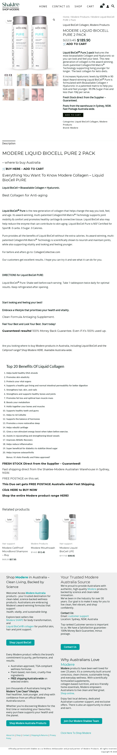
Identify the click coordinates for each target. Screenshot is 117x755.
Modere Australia (36, 593)
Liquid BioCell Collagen (76, 25)
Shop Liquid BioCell (20, 642)
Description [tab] (8, 143)
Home (43, 6)
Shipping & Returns (39, 735)
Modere (74, 127)
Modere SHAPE (14, 620)
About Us (10, 735)
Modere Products (80, 16)
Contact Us (61, 6)
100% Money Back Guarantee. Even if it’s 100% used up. (54, 330)
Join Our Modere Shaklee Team (81, 721)
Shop (18, 735)
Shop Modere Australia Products (27, 723)
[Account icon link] (107, 6)
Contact (26, 735)
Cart (90, 6)
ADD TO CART (73, 115)
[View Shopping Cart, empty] (101, 6)
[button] (113, 6)
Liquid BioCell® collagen (20, 626)
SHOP (78, 6)
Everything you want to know (30, 175)
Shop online (67, 693)
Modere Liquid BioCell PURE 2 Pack (48, 153)
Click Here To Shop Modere (76, 733)
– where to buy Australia (21, 162)
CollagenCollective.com (47, 252)
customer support (78, 616)
